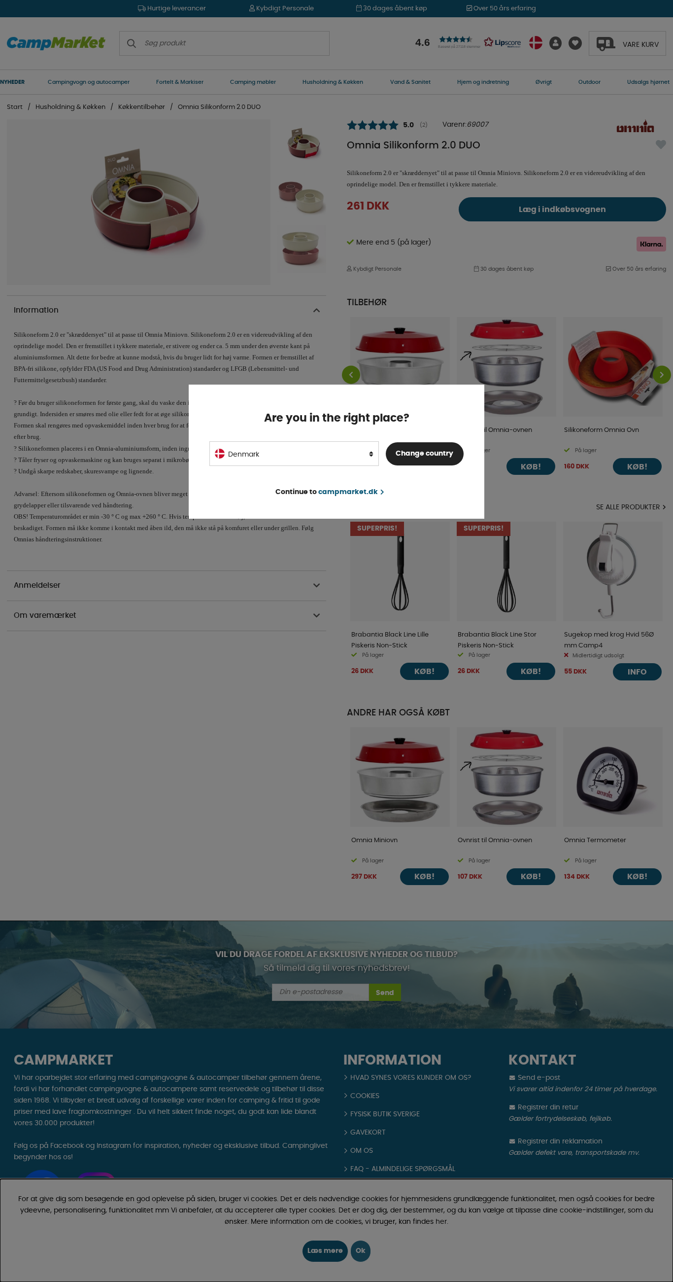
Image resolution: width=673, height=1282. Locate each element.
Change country (424, 453)
